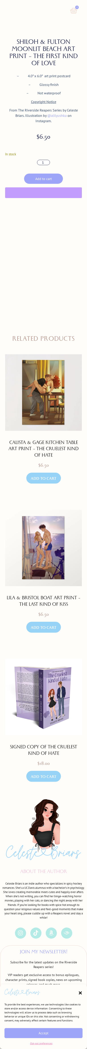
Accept (43, 1033)
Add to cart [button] (43, 479)
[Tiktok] (35, 933)
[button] (80, 993)
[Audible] (66, 933)
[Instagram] (20, 933)
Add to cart (43, 178)
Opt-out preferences (41, 1043)
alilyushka (59, 115)
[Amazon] (51, 933)
